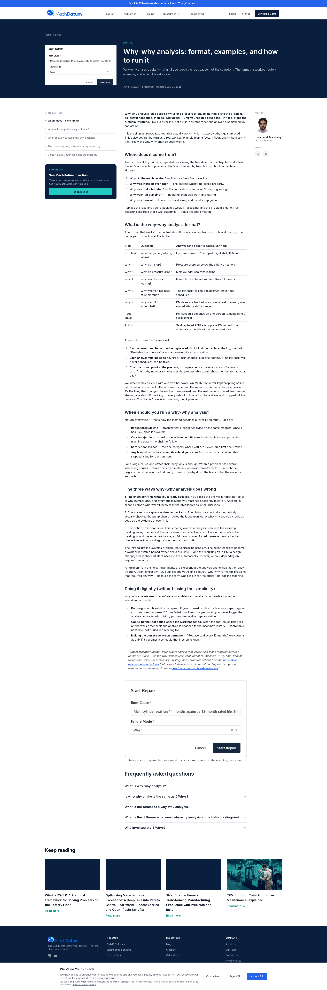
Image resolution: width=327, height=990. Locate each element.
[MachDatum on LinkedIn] (49, 956)
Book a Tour (81, 191)
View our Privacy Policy (84, 984)
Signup (247, 13)
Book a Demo (114, 955)
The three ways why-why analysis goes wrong (74, 146)
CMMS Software (116, 944)
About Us (230, 944)
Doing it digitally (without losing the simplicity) (73, 154)
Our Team (231, 949)
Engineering (196, 14)
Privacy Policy (233, 960)
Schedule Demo (267, 13)
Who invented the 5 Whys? (145, 827)
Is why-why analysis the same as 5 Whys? (156, 796)
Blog (168, 944)
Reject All (234, 976)
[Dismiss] (323, 3)
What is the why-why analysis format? (68, 129)
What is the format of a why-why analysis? (157, 807)
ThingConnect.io (188, 3)
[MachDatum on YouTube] (55, 956)
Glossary (171, 949)
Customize (212, 976)
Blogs (58, 34)
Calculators (172, 955)
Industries (130, 14)
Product (109, 14)
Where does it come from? (63, 120)
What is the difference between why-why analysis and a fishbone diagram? (182, 817)
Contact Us (231, 955)
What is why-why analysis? (145, 786)
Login (233, 13)
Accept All (257, 976)
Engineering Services (119, 949)
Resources (169, 14)
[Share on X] (266, 154)
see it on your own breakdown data (195, 668)
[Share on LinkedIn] (258, 154)
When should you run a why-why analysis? (71, 137)
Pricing (150, 14)
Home (48, 34)
